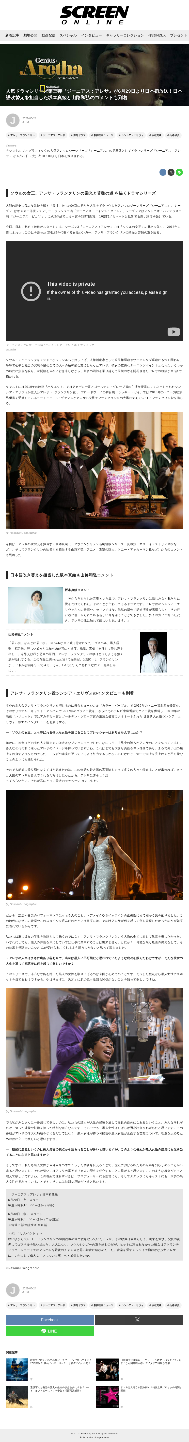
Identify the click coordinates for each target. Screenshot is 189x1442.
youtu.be (11, 349)
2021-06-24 (29, 118)
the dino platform (99, 1437)
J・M (25, 122)
